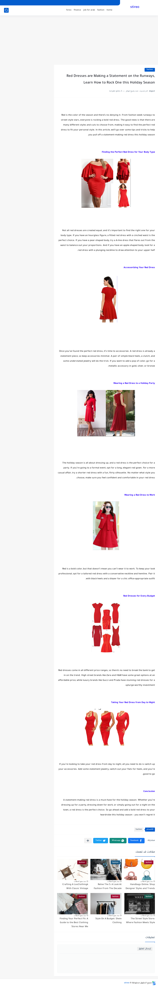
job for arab (89, 10)
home (109, 10)
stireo (134, 7)
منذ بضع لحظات (147, 881)
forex (68, 10)
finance (77, 10)
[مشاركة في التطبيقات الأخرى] (88, 840)
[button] (136, 840)
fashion (100, 10)
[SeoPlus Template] (154, 983)
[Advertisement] (79, 40)
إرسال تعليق (145, 949)
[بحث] (6, 10)
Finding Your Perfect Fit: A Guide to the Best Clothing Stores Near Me (74, 923)
